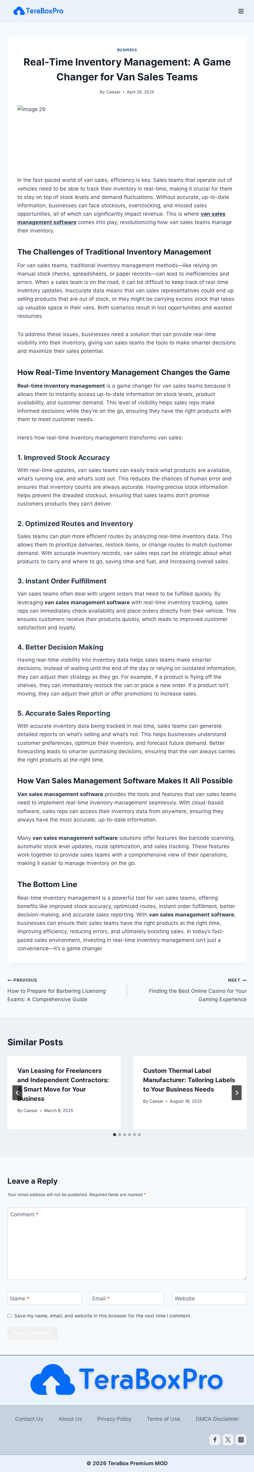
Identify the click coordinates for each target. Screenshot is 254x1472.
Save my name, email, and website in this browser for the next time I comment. (103, 1316)
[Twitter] (228, 1439)
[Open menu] (241, 11)
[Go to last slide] (17, 1092)
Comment (24, 1214)
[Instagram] (241, 1439)
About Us (70, 1419)
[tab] (114, 1134)
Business (127, 49)
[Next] (237, 1092)
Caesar (113, 91)
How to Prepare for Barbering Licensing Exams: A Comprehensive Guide (56, 990)
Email (101, 1298)
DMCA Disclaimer (217, 1419)
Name (19, 1298)
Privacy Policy (114, 1419)
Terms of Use (163, 1419)
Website (185, 1298)
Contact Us (29, 1419)
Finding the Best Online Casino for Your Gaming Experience (198, 990)
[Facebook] (215, 1439)
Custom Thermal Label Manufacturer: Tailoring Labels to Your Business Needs (189, 1080)
